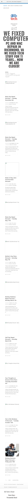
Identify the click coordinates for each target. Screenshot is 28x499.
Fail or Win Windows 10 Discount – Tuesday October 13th (12, 420)
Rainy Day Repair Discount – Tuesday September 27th (11, 139)
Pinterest (16, 27)
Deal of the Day (12, 104)
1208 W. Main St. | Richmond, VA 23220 (15, 5)
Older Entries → (16, 480)
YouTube (16, 29)
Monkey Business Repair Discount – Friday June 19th (10, 460)
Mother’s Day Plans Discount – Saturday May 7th (11, 258)
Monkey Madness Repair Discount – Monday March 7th (10, 298)
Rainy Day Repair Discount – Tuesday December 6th (11, 98)
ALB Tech (5, 5)
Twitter (12, 27)
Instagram (14, 29)
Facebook (14, 27)
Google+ (12, 29)
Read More (8, 114)
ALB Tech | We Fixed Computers (10, 484)
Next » (9, 480)
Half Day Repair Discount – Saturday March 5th (11, 339)
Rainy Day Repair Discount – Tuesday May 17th (11, 218)
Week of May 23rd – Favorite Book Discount (11, 179)
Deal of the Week (12, 185)
